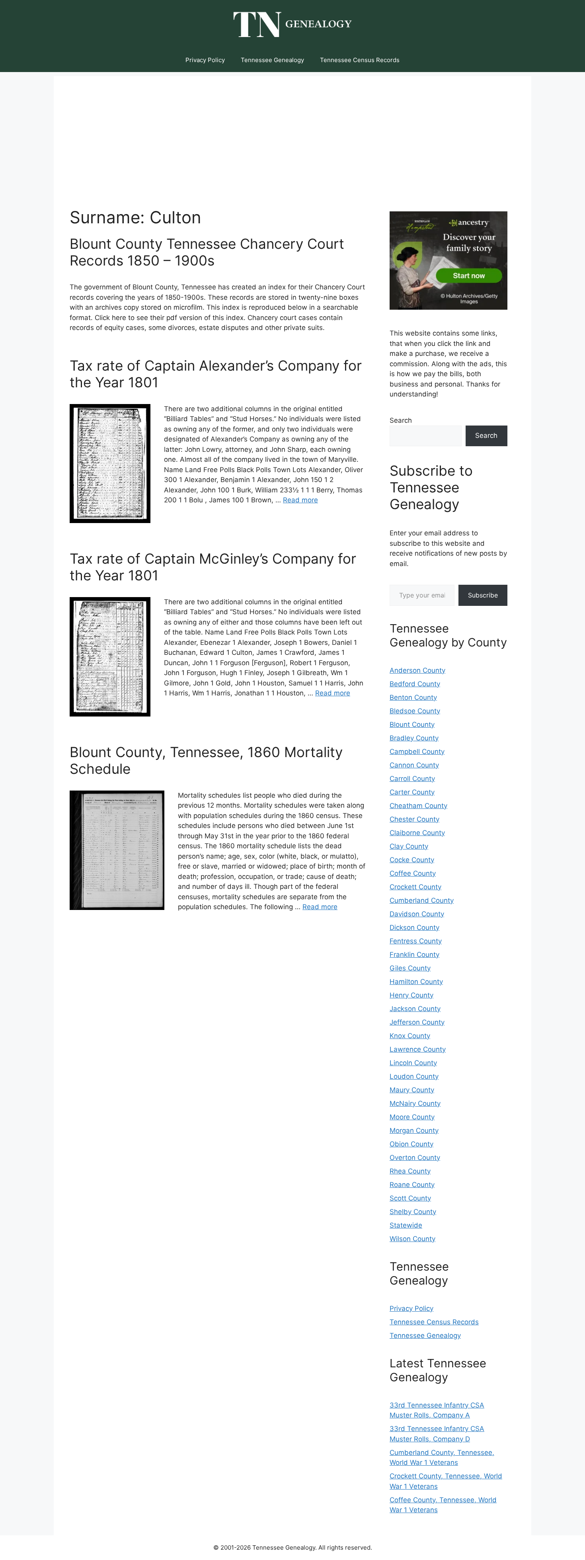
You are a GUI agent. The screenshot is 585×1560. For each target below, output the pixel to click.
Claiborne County (417, 833)
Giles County (410, 968)
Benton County (413, 697)
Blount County (412, 724)
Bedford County (415, 684)
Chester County (414, 819)
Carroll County (412, 779)
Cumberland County (422, 900)
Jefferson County (417, 1022)
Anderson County (417, 670)
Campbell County (417, 752)
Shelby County (413, 1212)
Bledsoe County (415, 711)
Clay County (409, 846)
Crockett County (415, 887)
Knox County (410, 1036)
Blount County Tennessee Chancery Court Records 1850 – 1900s (207, 252)
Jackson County (415, 1009)
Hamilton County (416, 982)
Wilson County (412, 1239)
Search (401, 420)
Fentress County (416, 941)
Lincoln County (413, 1063)
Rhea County (410, 1171)
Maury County (412, 1090)
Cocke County (412, 860)
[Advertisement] (292, 131)
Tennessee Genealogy (272, 60)
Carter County (412, 792)
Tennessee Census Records (360, 60)
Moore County (412, 1117)
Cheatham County (418, 806)
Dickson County (414, 927)
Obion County (411, 1144)
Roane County (412, 1185)
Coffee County (413, 873)
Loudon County (414, 1076)
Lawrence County (418, 1049)
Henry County (411, 995)
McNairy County (415, 1103)
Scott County (410, 1198)
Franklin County (414, 955)
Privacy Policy (205, 60)
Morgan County (414, 1130)
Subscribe (483, 595)
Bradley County (414, 738)
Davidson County (417, 914)
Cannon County (414, 765)
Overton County (415, 1158)
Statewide (406, 1225)
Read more (300, 500)
